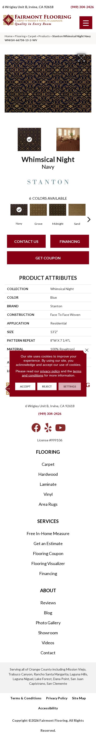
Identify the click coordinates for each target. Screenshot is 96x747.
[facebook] (36, 427)
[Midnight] (57, 210)
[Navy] (19, 210)
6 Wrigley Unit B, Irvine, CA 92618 (27, 7)
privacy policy (50, 371)
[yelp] (48, 427)
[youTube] (60, 427)
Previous (7, 137)
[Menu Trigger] (85, 22)
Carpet (32, 36)
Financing (70, 241)
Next (89, 137)
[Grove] (38, 210)
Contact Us (26, 241)
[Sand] (77, 210)
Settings (69, 386)
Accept (25, 386)
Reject (47, 386)
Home (9, 36)
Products (44, 36)
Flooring (20, 36)
